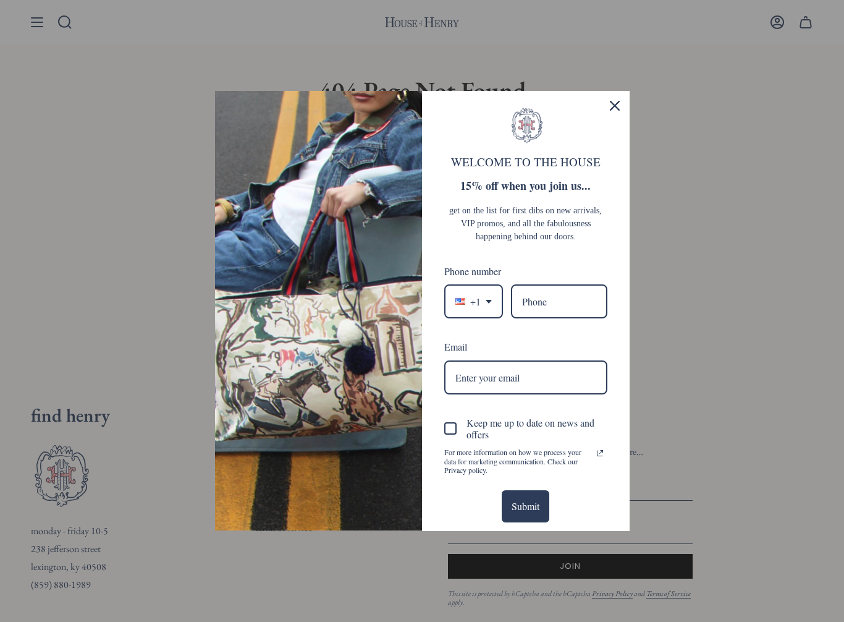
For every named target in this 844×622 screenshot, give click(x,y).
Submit (525, 506)
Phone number (472, 271)
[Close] (615, 106)
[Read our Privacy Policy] (600, 453)
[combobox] (473, 301)
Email (455, 346)
